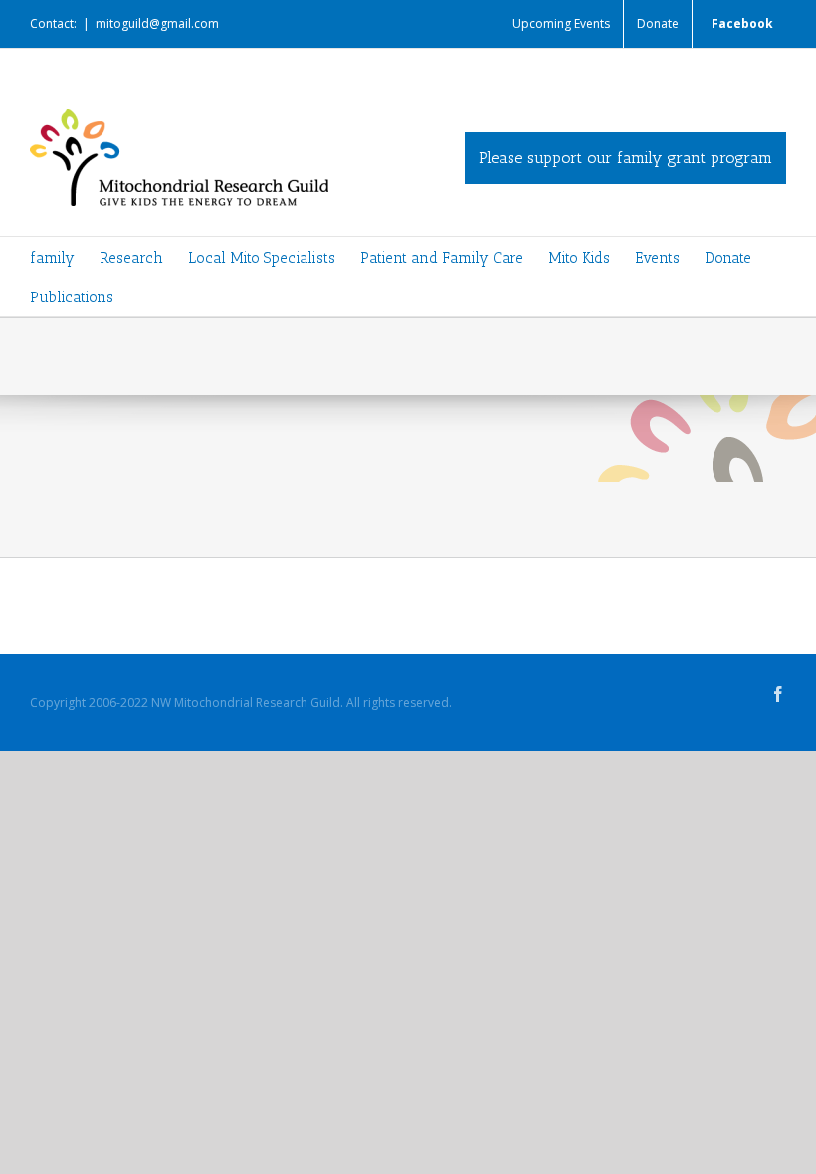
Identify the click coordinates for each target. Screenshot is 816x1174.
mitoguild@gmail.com (157, 23)
